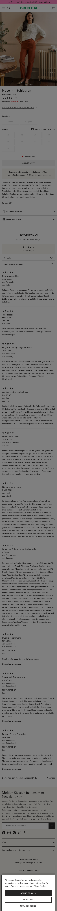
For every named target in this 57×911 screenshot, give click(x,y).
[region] (28, 893)
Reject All (28, 900)
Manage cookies (28, 906)
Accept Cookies (28, 893)
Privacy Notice (40, 886)
